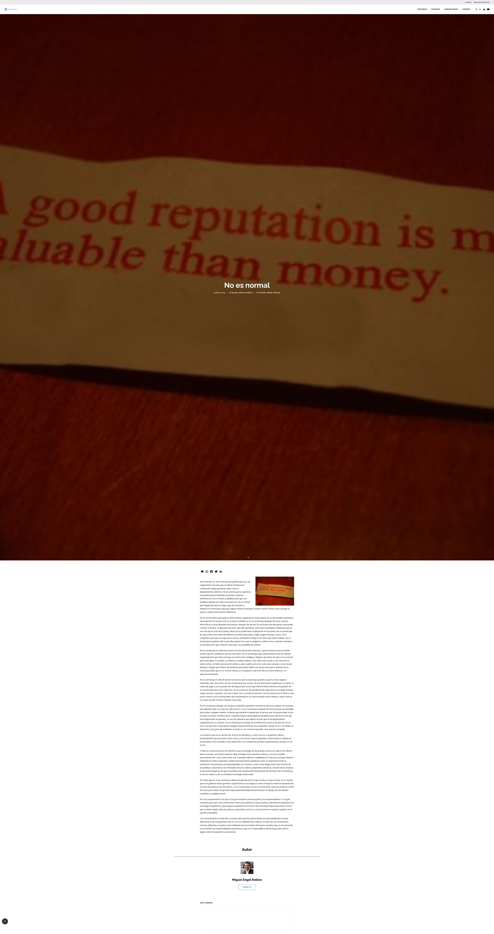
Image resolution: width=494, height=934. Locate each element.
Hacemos (435, 9)
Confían (466, 9)
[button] (476, 9)
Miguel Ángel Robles (242, 293)
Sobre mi (247, 887)
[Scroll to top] (5, 921)
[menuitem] (469, 2)
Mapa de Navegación (481, 2)
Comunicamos (451, 9)
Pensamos (422, 9)
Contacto (468, 2)
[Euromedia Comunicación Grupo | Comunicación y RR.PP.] (11, 9)
